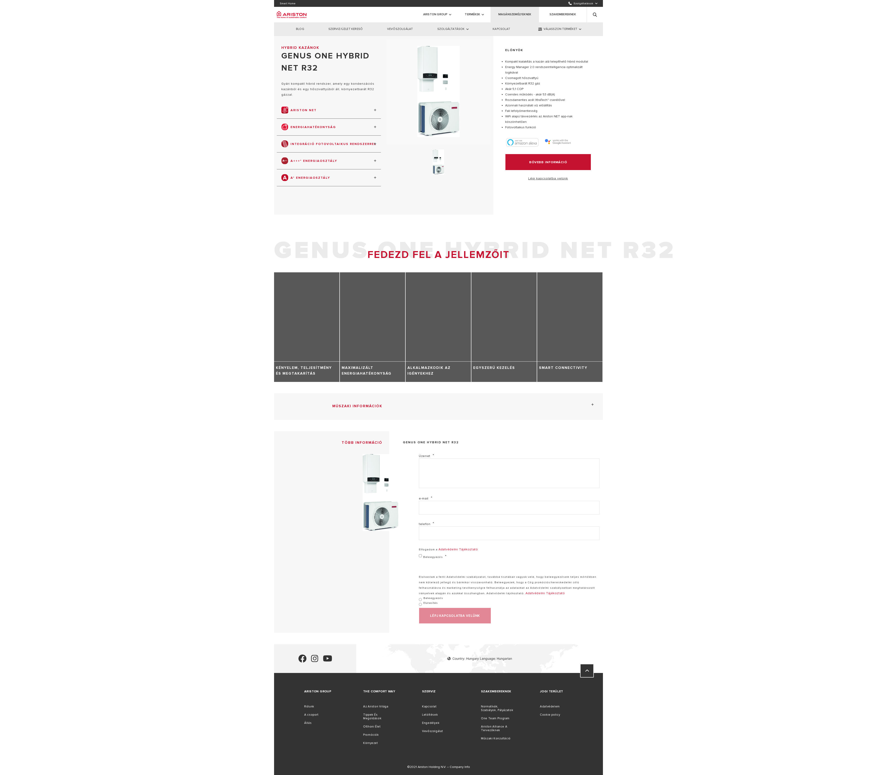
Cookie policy (550, 715)
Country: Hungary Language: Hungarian (482, 658)
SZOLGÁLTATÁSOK (451, 29)
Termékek (472, 14)
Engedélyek (430, 723)
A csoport (311, 715)
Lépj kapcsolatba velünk (548, 178)
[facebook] (302, 660)
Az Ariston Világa (375, 706)
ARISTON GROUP (435, 14)
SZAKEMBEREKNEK (562, 14)
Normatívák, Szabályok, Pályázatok (497, 708)
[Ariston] (291, 14)
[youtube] (327, 660)
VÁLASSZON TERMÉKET (560, 29)
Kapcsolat (429, 706)
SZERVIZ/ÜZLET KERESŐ (345, 29)
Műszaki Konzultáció (496, 738)
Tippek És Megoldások (372, 716)
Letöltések (430, 715)
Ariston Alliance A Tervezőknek (494, 728)
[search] (595, 14)
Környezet (370, 743)
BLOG (300, 29)
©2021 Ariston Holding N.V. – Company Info (438, 767)
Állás (308, 723)
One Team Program (495, 718)
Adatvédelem (550, 706)
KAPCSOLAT (501, 29)
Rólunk (309, 706)
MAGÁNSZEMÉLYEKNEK (514, 14)
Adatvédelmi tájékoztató (458, 549)
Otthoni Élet (372, 726)
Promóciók (371, 735)
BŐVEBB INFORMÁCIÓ (548, 162)
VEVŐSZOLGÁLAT (400, 29)
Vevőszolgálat (432, 731)
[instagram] (314, 660)
